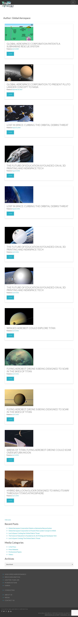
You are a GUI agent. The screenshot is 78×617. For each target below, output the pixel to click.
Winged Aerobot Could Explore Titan (31, 328)
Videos (11, 554)
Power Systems (11, 583)
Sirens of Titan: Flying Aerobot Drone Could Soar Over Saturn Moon (39, 451)
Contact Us (9, 600)
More (10, 53)
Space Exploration (12, 577)
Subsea (7, 585)
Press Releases (13, 549)
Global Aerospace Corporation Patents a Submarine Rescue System (33, 45)
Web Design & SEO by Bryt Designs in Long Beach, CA (61, 615)
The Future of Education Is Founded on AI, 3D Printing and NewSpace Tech (36, 167)
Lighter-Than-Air (12, 580)
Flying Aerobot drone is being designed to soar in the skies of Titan (37, 370)
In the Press (12, 547)
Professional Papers (15, 552)
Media (7, 597)
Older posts (8, 520)
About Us (8, 595)
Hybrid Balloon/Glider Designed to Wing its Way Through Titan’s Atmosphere (38, 492)
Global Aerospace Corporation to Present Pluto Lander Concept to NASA (38, 85)
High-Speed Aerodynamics (15, 574)
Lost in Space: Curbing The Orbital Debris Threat (37, 206)
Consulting (10, 590)
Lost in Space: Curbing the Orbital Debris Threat (37, 124)
